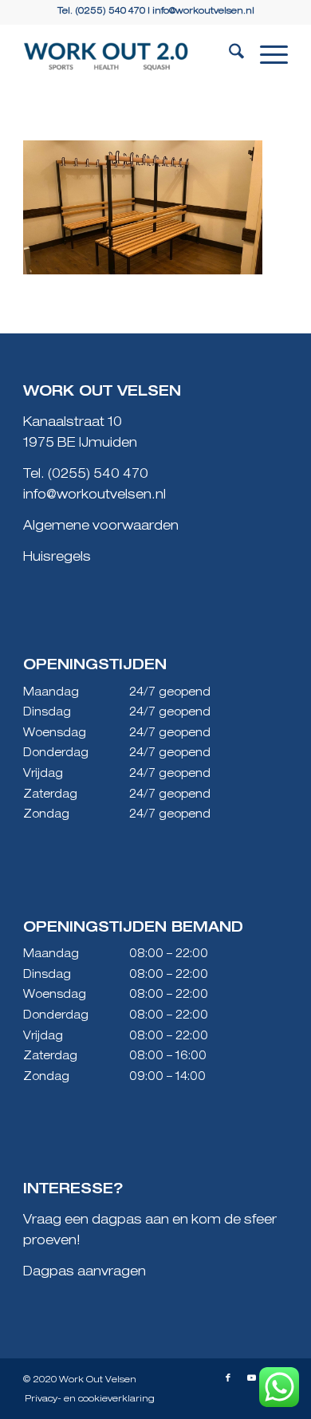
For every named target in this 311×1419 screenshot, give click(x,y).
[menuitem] (228, 57)
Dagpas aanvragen (84, 1273)
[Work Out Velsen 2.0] (128, 57)
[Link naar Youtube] (252, 1378)
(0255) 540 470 (98, 475)
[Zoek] (228, 57)
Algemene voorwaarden (101, 527)
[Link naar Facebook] (228, 1378)
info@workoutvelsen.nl (203, 11)
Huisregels (57, 558)
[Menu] (266, 57)
